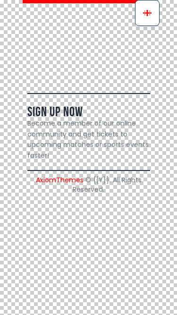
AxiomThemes (60, 180)
